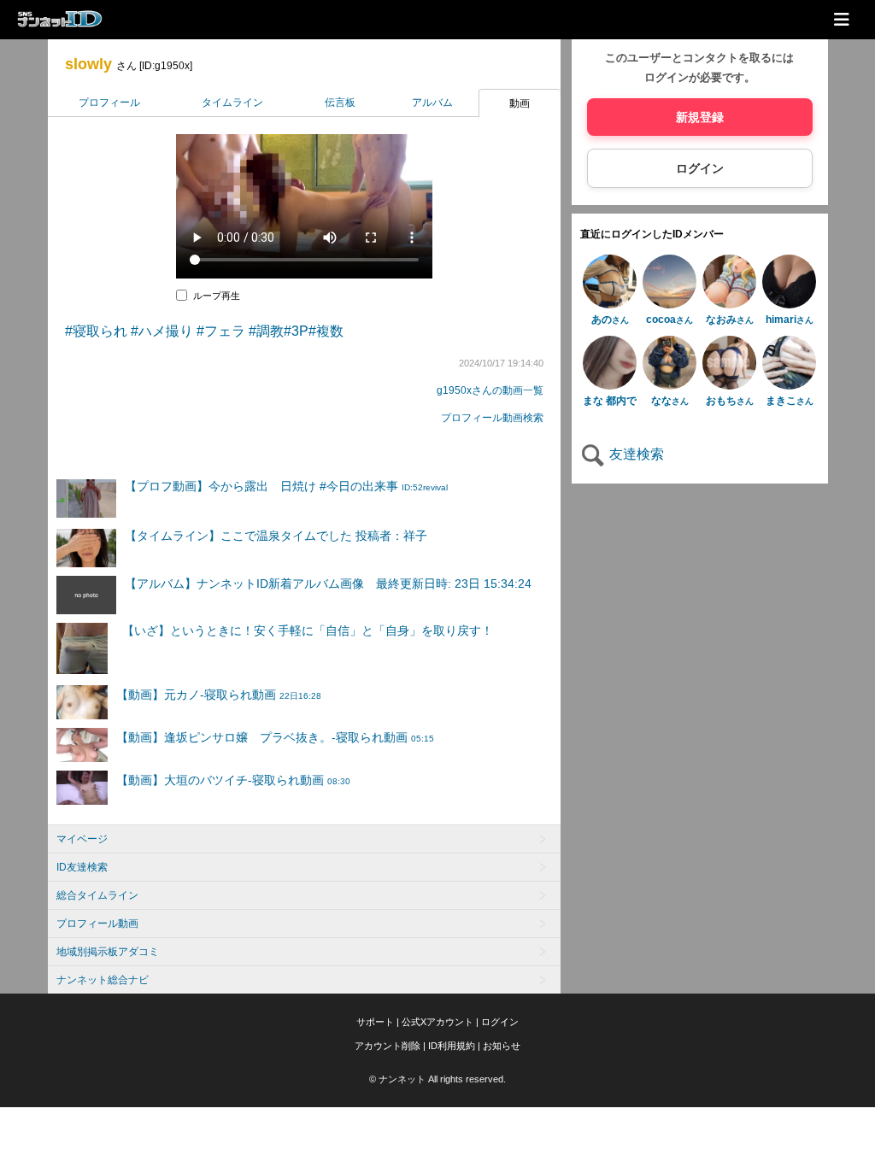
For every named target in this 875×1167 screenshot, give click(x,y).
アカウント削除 (387, 1046)
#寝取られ (96, 331)
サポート (375, 1022)
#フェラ (221, 331)
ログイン (700, 168)
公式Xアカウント (437, 1022)
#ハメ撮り (162, 331)
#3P (296, 331)
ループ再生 (216, 295)
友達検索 (635, 454)
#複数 (326, 331)
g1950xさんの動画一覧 (490, 390)
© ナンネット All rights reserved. (437, 1079)
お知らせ (501, 1046)
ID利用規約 (451, 1046)
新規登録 (700, 117)
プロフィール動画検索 (492, 418)
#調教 (266, 331)
